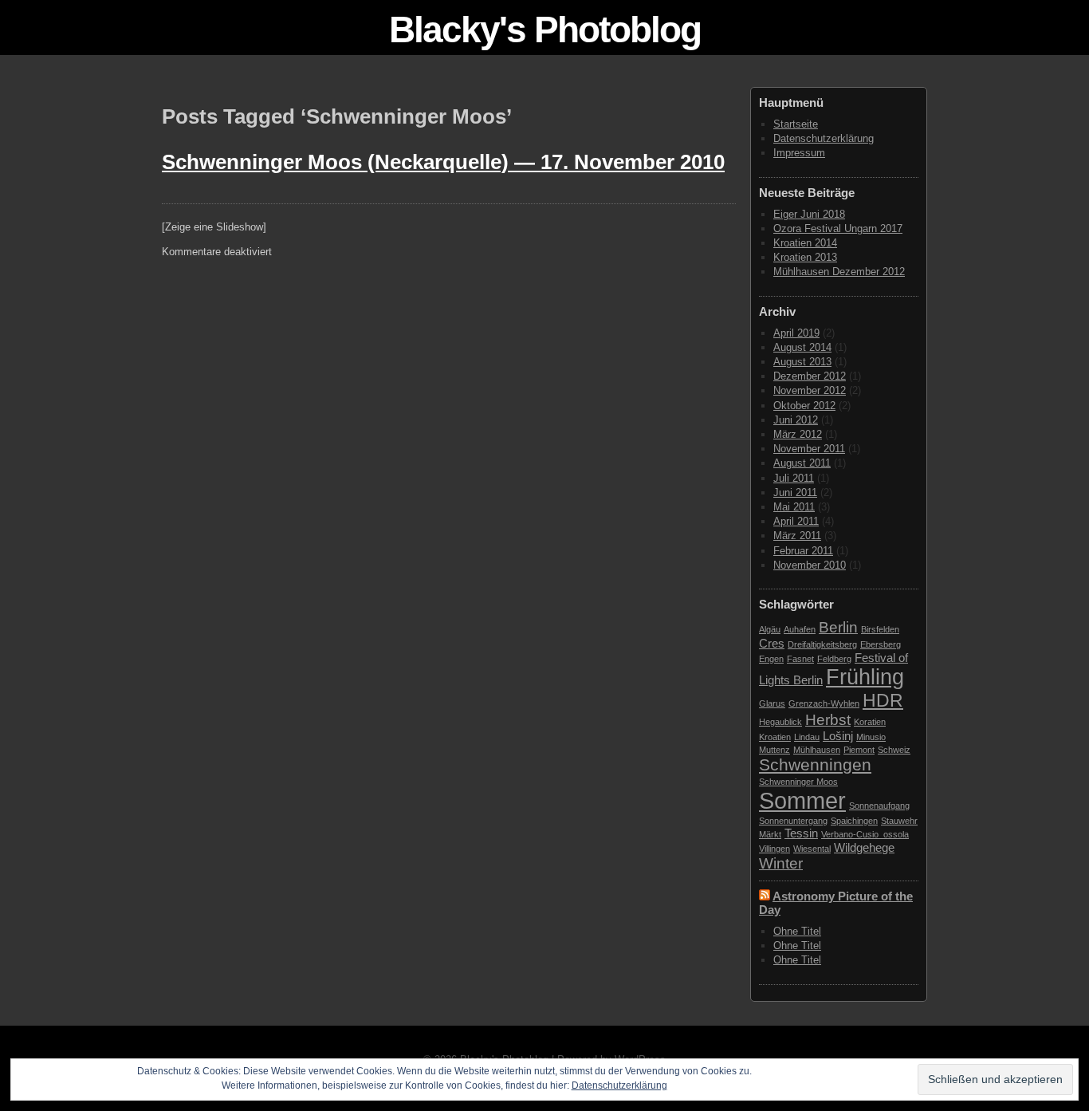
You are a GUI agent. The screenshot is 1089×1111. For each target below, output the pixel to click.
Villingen (774, 848)
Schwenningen (815, 764)
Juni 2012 (795, 420)
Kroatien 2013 (805, 257)
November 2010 (809, 565)
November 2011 (809, 449)
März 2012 (797, 434)
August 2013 (802, 362)
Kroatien (775, 737)
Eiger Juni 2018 (809, 214)
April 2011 (796, 521)
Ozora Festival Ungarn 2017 (837, 228)
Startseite (795, 124)
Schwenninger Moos (798, 781)
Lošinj (838, 736)
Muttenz (774, 749)
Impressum (799, 153)
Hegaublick (780, 722)
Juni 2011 (795, 492)
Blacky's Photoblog (545, 29)
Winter (781, 863)
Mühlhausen (816, 749)
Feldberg (834, 659)
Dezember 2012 (809, 376)
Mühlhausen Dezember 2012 (839, 272)
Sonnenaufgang (879, 805)
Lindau (807, 737)
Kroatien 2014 (805, 243)
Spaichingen (854, 820)
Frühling (865, 677)
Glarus (772, 703)
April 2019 (796, 333)
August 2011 (802, 463)
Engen (771, 659)
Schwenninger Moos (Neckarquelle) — (443, 162)
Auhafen (800, 629)
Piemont (859, 749)
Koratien (870, 722)
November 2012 (809, 390)
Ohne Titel (797, 931)
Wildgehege (864, 847)
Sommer (802, 800)
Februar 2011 (803, 551)
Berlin (838, 627)
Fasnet (800, 659)
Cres (771, 643)
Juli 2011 (793, 478)
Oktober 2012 (804, 406)
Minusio (871, 737)
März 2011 (797, 536)
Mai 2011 (794, 507)
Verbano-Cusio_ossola (865, 834)
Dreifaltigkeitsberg (822, 644)
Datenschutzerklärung (823, 138)
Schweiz (894, 749)
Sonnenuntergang (793, 820)
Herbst (828, 719)
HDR (883, 700)
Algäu (769, 629)
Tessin (801, 833)
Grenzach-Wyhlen (823, 703)
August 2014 (802, 347)
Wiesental (812, 848)
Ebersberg (880, 644)
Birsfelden (880, 629)
